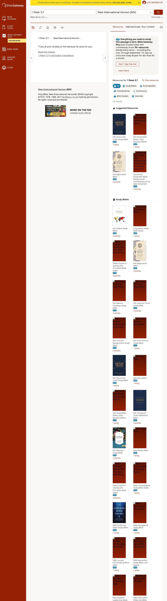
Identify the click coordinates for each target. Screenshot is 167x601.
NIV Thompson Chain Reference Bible (140, 415)
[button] (152, 2)
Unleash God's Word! (80, 112)
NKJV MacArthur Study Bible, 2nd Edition (140, 562)
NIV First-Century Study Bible (140, 341)
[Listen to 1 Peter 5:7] (62, 27)
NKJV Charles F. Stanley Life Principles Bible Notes (119, 489)
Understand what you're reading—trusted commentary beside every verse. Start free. (97, 2)
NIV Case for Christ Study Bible (141, 304)
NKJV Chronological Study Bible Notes (141, 486)
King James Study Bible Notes (141, 229)
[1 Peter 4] (31, 58)
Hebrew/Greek (133, 26)
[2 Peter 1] (105, 58)
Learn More (123, 70)
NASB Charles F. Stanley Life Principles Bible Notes (120, 267)
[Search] (158, 12)
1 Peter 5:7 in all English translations (56, 55)
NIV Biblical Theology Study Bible (119, 305)
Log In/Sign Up (155, 2)
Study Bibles (122, 199)
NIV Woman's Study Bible (118, 451)
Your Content (148, 26)
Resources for (125, 80)
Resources (118, 26)
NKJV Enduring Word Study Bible (120, 526)
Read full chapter (46, 52)
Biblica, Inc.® (71, 97)
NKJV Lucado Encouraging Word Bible (121, 562)
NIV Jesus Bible (140, 378)
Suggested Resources (127, 108)
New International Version (52, 89)
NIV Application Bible (119, 175)
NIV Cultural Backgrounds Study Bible (121, 342)
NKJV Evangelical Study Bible (140, 526)
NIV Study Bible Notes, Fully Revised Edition (140, 139)
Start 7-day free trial (127, 64)
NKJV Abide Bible (140, 450)
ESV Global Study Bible (120, 229)
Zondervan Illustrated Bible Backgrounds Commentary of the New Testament (141, 179)
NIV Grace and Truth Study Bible (120, 138)
